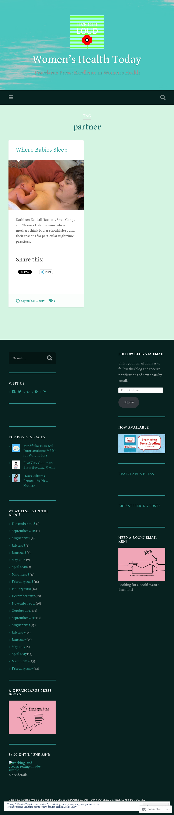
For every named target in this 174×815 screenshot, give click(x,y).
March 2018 (20, 574)
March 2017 (20, 661)
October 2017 (21, 610)
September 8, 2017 (32, 301)
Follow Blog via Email (141, 354)
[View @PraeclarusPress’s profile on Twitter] (19, 391)
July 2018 (18, 545)
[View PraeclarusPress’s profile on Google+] (44, 391)
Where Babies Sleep (41, 149)
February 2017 (22, 668)
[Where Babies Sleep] (46, 185)
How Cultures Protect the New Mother (35, 481)
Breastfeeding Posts (139, 506)
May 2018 (18, 559)
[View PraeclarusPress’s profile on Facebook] (13, 391)
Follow (128, 402)
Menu (11, 97)
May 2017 (18, 646)
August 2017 (21, 625)
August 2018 (21, 538)
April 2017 (19, 653)
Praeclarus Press (136, 474)
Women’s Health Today (87, 59)
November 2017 (23, 603)
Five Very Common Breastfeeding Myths (39, 465)
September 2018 (24, 530)
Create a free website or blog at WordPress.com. (49, 799)
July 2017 (18, 632)
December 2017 (23, 596)
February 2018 (22, 581)
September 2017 (23, 617)
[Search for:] (32, 358)
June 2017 (19, 639)
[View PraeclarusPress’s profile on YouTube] (36, 391)
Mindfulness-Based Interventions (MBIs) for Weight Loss (39, 451)
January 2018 (21, 588)
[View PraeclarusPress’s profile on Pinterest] (28, 391)
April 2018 (19, 567)
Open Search (162, 97)
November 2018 (23, 523)
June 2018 (19, 552)
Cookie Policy (70, 806)
